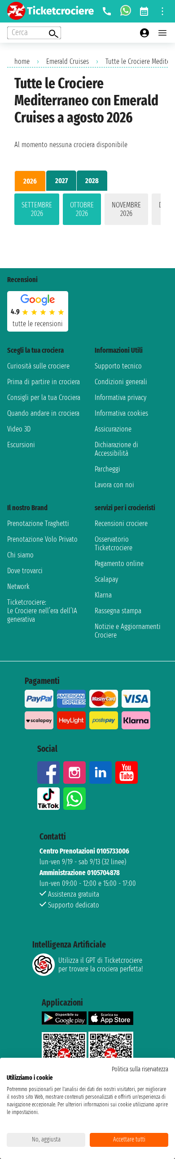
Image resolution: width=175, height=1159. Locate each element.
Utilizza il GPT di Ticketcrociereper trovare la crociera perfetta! (100, 964)
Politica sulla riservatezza (140, 1069)
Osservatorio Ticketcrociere (113, 543)
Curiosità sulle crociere (38, 366)
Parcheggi (107, 469)
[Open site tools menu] (162, 11)
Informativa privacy (120, 397)
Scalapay (106, 579)
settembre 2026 (37, 209)
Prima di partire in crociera (43, 381)
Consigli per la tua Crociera (43, 397)
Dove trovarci (25, 570)
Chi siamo (20, 555)
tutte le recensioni (38, 323)
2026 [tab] (30, 181)
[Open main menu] (162, 32)
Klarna (103, 595)
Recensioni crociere (121, 523)
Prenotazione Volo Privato (42, 539)
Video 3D (19, 429)
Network (18, 586)
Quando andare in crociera (43, 413)
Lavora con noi (114, 485)
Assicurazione (113, 429)
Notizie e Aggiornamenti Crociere (128, 630)
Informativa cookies (121, 413)
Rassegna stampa (118, 610)
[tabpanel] (87, 211)
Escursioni (21, 444)
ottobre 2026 (82, 209)
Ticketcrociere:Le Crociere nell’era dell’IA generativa (42, 611)
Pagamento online (119, 563)
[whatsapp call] (125, 11)
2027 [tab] (61, 180)
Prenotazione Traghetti (38, 523)
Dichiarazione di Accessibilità (116, 449)
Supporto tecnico (118, 366)
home (22, 61)
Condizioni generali (121, 381)
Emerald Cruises (67, 61)
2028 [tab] (92, 180)
